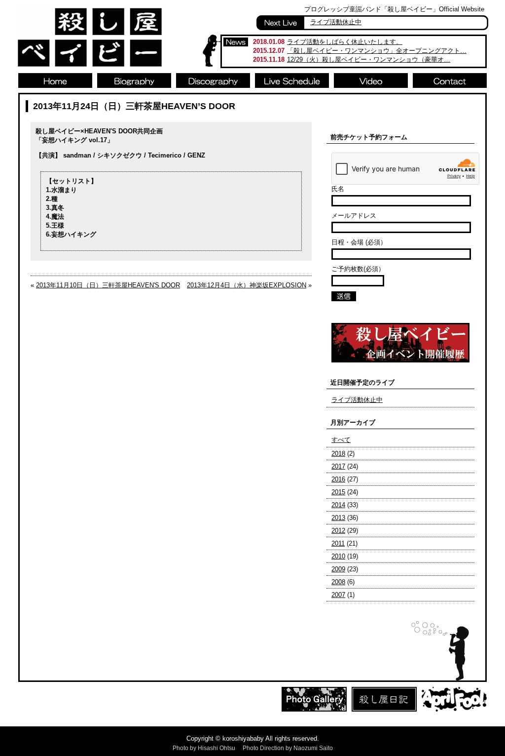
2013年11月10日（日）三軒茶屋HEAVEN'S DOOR (108, 285)
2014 (338, 505)
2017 (338, 466)
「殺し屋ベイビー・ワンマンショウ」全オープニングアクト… (377, 50)
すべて (341, 439)
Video (371, 80)
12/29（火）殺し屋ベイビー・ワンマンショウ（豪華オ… (368, 59)
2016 (338, 479)
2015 (338, 492)
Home (55, 80)
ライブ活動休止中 (335, 22)
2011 (338, 543)
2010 (338, 556)
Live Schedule (292, 80)
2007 (338, 594)
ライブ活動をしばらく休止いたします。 (344, 41)
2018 (338, 453)
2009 (338, 569)
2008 (338, 582)
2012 (338, 530)
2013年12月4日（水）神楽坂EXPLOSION (246, 285)
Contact (450, 80)
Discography (213, 80)
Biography (134, 80)
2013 (338, 517)
